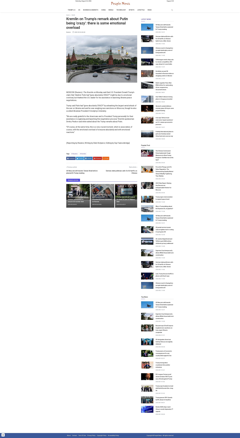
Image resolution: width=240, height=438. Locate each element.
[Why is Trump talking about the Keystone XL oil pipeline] (147, 209)
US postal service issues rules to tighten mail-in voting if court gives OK (165, 230)
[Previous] (69, 197)
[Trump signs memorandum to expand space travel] (147, 200)
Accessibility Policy (113, 435)
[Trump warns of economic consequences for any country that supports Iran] (147, 354)
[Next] (134, 197)
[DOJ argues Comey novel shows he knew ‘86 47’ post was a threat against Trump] (147, 377)
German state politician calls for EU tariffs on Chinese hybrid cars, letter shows (164, 39)
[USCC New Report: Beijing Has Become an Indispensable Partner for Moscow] (147, 186)
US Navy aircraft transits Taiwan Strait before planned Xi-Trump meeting (164, 27)
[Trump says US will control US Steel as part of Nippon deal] (127, 191)
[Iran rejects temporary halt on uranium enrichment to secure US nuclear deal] (78, 192)
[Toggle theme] (3, 434)
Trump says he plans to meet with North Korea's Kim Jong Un (164, 388)
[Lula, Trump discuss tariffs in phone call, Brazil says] (147, 276)
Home (68, 15)
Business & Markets (90, 10)
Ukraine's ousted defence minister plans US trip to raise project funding (165, 108)
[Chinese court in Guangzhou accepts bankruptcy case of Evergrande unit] (147, 51)
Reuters (75, 154)
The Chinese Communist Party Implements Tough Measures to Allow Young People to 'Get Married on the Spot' (164, 155)
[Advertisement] (101, 225)
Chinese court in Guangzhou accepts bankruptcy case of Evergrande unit (164, 50)
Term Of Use (82, 435)
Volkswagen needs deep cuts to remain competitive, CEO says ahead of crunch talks (165, 62)
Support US (170, 1)
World (111, 10)
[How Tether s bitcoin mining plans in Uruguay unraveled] (147, 99)
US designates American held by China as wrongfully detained (164, 342)
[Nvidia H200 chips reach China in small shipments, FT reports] (147, 410)
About (69, 435)
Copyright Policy (101, 435)
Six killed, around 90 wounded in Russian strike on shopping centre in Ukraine (165, 73)
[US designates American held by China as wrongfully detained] (147, 342)
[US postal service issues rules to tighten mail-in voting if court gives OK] (147, 230)
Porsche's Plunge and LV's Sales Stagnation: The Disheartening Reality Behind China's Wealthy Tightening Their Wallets (164, 171)
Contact (74, 435)
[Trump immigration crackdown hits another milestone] (147, 365)
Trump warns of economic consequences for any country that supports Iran (164, 353)
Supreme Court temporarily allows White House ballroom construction (165, 253)
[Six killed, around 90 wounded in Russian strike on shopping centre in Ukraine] (147, 74)
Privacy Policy (91, 435)
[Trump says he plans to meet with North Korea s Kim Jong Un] (147, 389)
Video (150, 10)
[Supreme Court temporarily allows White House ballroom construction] (147, 253)
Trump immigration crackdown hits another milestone (163, 365)
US (79, 10)
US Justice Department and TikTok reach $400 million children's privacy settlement (164, 241)
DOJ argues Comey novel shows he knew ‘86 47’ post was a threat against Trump (164, 377)
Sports (131, 10)
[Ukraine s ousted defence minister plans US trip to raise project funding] (147, 108)
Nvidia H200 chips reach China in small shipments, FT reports (164, 409)
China (103, 10)
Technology (121, 10)
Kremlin (83, 154)
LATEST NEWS (146, 19)
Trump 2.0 (71, 10)
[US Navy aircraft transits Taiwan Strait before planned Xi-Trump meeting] (147, 28)
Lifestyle (141, 10)
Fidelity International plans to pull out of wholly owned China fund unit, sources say (164, 134)
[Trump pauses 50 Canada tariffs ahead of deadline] (147, 400)
